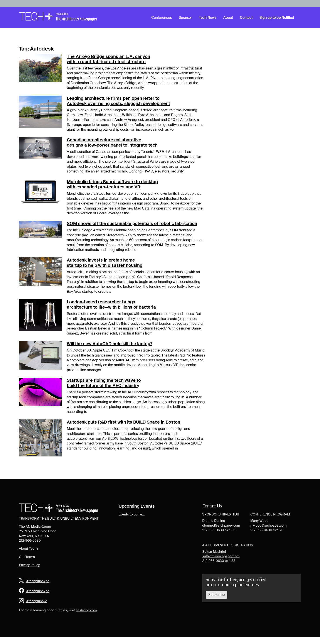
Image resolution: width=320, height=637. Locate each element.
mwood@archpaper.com (268, 525)
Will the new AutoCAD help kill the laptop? (109, 343)
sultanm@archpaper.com (220, 556)
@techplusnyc (36, 601)
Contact (246, 17)
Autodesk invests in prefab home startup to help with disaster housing (104, 262)
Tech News (207, 17)
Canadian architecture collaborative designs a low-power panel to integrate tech (112, 142)
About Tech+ (29, 548)
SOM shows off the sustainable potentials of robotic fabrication (132, 223)
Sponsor (185, 17)
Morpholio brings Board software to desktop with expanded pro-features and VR (112, 184)
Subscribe (216, 594)
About (228, 17)
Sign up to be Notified (276, 17)
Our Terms (27, 557)
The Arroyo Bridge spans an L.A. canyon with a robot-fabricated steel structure (108, 59)
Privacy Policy (29, 565)
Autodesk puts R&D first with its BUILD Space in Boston (123, 422)
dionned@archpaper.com (221, 525)
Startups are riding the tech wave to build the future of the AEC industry (104, 382)
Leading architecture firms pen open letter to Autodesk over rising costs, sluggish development (118, 100)
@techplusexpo (37, 581)
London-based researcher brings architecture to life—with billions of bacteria (111, 304)
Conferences (161, 17)
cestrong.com (86, 610)
